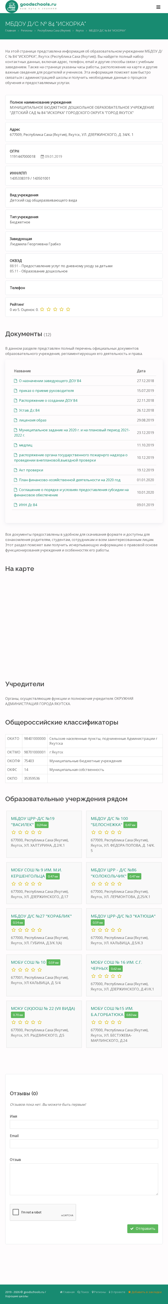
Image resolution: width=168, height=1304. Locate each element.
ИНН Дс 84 (27, 504)
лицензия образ (32, 420)
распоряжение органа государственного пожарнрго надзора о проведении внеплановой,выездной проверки (71, 458)
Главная (10, 30)
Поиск (84, 1292)
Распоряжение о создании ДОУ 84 (47, 400)
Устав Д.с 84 (28, 410)
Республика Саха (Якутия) (54, 30)
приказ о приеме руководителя (46, 390)
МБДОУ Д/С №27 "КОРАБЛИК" (41, 916)
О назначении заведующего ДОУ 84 (49, 380)
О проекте (117, 1292)
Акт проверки (30, 470)
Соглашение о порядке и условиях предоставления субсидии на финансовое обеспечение (71, 492)
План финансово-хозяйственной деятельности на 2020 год (69, 479)
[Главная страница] (30, 6)
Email (14, 1135)
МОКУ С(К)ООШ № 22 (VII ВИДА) (43, 1008)
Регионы (26, 30)
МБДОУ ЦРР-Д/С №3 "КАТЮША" (123, 916)
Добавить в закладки (146, 1292)
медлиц (25, 445)
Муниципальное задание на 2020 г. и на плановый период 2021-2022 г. (72, 433)
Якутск (80, 30)
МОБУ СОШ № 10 (29, 962)
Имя (13, 1116)
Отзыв (15, 1159)
